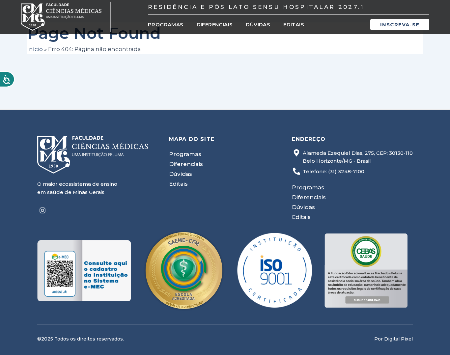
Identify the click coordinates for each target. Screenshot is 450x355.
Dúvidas (258, 24)
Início (35, 49)
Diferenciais (215, 24)
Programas (165, 24)
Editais (293, 24)
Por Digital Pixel (393, 339)
